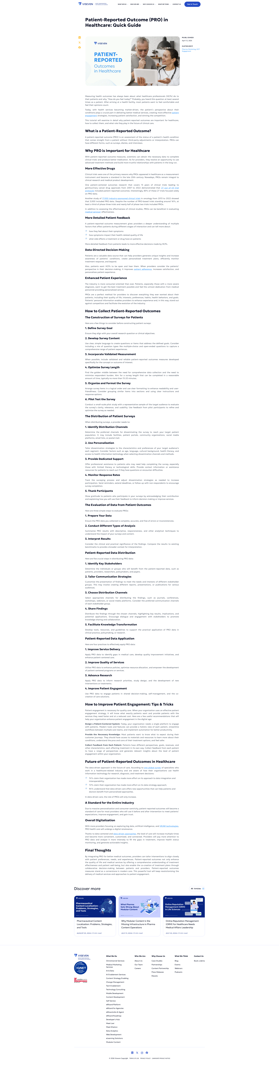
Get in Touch (192, 4)
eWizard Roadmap (113, 1016)
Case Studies (157, 961)
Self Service (111, 1001)
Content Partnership (160, 968)
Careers (138, 968)
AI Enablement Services (116, 974)
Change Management (115, 982)
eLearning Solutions (114, 1038)
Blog (176, 961)
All (196, 888)
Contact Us (177, 4)
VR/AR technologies (169, 826)
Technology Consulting (115, 989)
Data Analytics (112, 1031)
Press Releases (158, 972)
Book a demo (199, 961)
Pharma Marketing (189, 49)
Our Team (139, 964)
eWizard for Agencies (115, 1008)
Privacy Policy (145, 1058)
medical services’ (93, 212)
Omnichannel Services (115, 961)
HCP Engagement (191, 50)
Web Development (113, 1034)
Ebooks (155, 976)
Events (177, 964)
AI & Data (110, 971)
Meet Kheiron (111, 1027)
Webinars (178, 968)
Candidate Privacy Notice (161, 1058)
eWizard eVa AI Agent (115, 1012)
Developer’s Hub (113, 1019)
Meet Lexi (110, 1023)
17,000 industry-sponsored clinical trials (121, 198)
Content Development (115, 997)
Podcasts (178, 972)
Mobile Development (114, 993)
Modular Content (113, 1042)
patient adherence (143, 269)
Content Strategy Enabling (117, 978)
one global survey (152, 767)
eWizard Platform (113, 1004)
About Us (138, 961)
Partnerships (157, 964)
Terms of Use (134, 1058)
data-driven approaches (124, 833)
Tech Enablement (113, 986)
